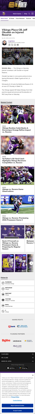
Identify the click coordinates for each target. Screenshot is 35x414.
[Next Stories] (31, 263)
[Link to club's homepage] (3, 12)
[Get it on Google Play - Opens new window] (23, 369)
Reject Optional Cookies (17, 405)
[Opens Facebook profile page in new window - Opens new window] (9, 45)
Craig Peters (11, 41)
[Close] (33, 375)
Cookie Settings (17, 400)
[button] (17, 56)
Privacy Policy (15, 397)
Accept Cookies (17, 410)
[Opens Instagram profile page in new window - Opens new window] (15, 45)
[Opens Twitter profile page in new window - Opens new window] (12, 45)
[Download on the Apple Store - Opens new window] (11, 368)
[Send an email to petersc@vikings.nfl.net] (18, 45)
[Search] (29, 13)
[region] (17, 393)
